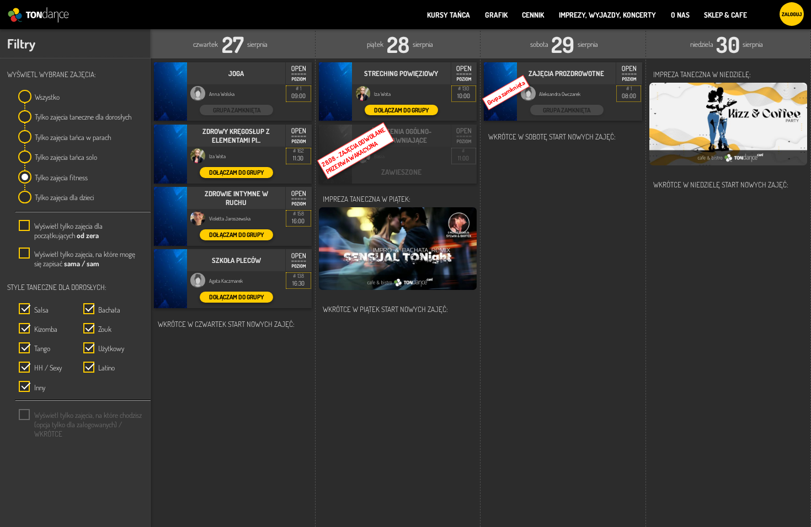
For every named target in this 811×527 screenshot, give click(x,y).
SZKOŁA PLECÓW (236, 260)
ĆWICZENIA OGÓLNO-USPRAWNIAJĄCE (401, 135)
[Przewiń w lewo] (806, 38)
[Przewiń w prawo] (155, 38)
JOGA (236, 73)
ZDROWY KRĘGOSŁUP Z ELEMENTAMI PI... (236, 135)
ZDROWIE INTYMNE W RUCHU (236, 198)
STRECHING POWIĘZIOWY (401, 73)
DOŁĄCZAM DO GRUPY (236, 172)
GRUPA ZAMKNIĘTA (236, 110)
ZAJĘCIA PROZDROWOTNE (566, 73)
